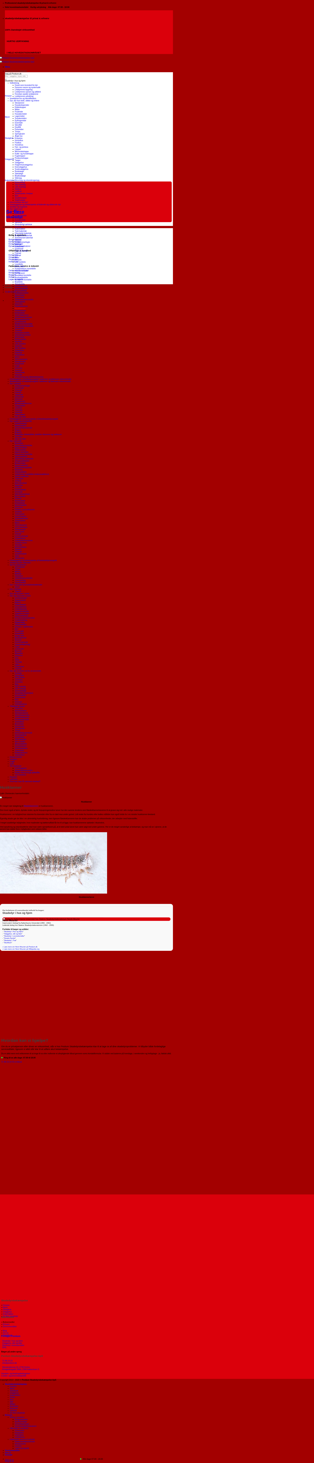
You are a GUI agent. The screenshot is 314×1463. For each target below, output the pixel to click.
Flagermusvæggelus (24, 165)
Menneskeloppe (22, 151)
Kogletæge (19, 737)
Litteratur (13, 779)
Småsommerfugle (22, 242)
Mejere (18, 602)
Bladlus (18, 574)
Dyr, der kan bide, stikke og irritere (24, 101)
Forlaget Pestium (10, 1336)
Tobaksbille (20, 284)
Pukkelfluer (20, 355)
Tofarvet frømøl (21, 251)
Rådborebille (20, 450)
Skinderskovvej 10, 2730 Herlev (16, 1367)
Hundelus (19, 145)
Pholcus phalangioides (25, 618)
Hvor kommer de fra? (19, 202)
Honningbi (19, 631)
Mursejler (19, 653)
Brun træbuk (20, 496)
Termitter (18, 437)
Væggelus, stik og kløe (13, 934)
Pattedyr (18, 551)
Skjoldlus (19, 576)
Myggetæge (20, 622)
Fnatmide (19, 112)
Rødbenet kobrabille (24, 324)
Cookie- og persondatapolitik (13, 1376)
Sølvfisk (13, 1411)
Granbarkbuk (20, 490)
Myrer (17, 357)
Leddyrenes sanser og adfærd (28, 92)
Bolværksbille (21, 505)
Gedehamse (20, 521)
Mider (17, 109)
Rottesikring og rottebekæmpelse (29, 377)
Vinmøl (18, 255)
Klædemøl (19, 388)
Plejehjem (19, 1435)
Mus (16, 700)
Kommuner (19, 1430)
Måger (12, 1404)
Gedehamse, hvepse (24, 193)
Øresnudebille (21, 744)
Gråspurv (19, 655)
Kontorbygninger (22, 1424)
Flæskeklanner (21, 306)
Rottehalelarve (21, 753)
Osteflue (18, 353)
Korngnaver (20, 273)
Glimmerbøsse (21, 748)
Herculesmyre (21, 525)
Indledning (14, 83)
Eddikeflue (19, 350)
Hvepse (6, 1305)
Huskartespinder (22, 611)
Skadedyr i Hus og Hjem (13, 932)
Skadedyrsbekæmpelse (16, 71)
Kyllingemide (20, 120)
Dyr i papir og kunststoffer (21, 421)
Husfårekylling (21, 620)
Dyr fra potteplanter (18, 565)
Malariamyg (20, 182)
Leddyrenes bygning (24, 90)
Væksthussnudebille (24, 578)
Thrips (17, 132)
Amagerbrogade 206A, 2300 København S (20, 1369)
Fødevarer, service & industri (22, 1439)
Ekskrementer (16, 757)
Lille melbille (20, 262)
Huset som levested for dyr (26, 85)
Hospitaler (19, 1433)
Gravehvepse (20, 516)
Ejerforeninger (21, 1422)
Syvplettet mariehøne (24, 693)
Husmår (18, 669)
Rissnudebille (21, 291)
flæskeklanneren (31, 806)
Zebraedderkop (21, 616)
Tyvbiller (18, 330)
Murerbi (18, 640)
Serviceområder (10, 1326)
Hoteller (18, 1446)
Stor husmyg (20, 185)
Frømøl (18, 253)
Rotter (12, 1397)
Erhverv (8, 227)
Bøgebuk (19, 485)
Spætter (18, 549)
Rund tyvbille (20, 339)
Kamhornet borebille (23, 454)
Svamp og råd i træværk (20, 563)
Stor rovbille (20, 742)
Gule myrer (19, 532)
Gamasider (19, 726)
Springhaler (20, 134)
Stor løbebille (20, 739)
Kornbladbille (20, 695)
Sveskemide (20, 220)
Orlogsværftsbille (22, 461)
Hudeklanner (20, 311)
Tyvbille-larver (21, 543)
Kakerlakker (20, 229)
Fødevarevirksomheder (25, 1442)
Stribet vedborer (22, 476)
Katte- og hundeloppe (24, 154)
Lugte (12, 761)
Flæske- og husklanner (25, 510)
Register (13, 777)
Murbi (17, 587)
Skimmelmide (21, 216)
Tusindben (19, 722)
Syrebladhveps (21, 518)
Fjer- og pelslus (21, 147)
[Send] (6, 79)
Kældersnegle (21, 423)
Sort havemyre (21, 359)
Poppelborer (20, 538)
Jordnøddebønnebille (24, 300)
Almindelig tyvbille (23, 335)
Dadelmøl (19, 249)
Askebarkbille (21, 472)
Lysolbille (19, 264)
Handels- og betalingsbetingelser (15, 1373)
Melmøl (18, 244)
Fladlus (18, 143)
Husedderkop (20, 607)
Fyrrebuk (18, 492)
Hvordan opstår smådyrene (26, 94)
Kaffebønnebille (22, 293)
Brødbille (19, 282)
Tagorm (18, 591)
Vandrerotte (20, 372)
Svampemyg (20, 580)
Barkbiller (19, 470)
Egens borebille (21, 452)
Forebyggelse (21, 768)
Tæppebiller (20, 406)
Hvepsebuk (20, 503)
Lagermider (20, 116)
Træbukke (19, 479)
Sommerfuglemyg (22, 644)
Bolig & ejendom (17, 1417)
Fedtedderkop (21, 609)
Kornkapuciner (21, 286)
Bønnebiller (20, 295)
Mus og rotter (20, 417)
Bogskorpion (20, 600)
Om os (8, 285)
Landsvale (19, 649)
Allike (17, 660)
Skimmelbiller (21, 624)
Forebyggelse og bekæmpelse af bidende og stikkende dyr (35, 204)
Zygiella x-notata (22, 613)
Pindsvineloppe (21, 158)
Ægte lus (18, 136)
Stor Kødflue (20, 348)
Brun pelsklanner (22, 319)
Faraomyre (19, 364)
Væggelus (19, 162)
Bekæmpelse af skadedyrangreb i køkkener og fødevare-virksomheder (40, 381)
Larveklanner (20, 322)
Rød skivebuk (21, 483)
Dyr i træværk (15, 441)
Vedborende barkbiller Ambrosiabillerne (32, 474)
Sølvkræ (18, 222)
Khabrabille (20, 313)
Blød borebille (21, 448)
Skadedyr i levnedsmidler (12, 1345)
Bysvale (18, 651)
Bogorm (18, 432)
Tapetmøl (19, 395)
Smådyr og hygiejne (18, 207)
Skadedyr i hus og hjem (12, 1341)
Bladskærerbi (20, 638)
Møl (11, 1402)
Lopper (18, 149)
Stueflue (18, 342)
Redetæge (19, 171)
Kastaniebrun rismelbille (25, 269)
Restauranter (20, 1444)
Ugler (17, 664)
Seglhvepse (20, 200)
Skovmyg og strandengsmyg (27, 180)
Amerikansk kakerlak (24, 238)
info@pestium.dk (9, 1363)
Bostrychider (20, 463)
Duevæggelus (21, 167)
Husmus (18, 370)
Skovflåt (18, 125)
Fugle (17, 366)
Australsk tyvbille (22, 333)
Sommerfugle (20, 691)
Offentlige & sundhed (19, 1428)
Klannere (19, 304)
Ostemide (19, 218)
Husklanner (20, 308)
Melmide (18, 213)
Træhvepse (20, 514)
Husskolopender (22, 105)
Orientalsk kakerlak (23, 233)
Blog (5, 1331)
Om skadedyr (15, 766)
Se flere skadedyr (18, 1413)
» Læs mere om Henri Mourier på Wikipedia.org (21, 949)
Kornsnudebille (21, 288)
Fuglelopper (20, 156)
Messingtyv (20, 337)
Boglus (18, 430)
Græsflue (19, 682)
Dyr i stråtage (15, 589)
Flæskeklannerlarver (24, 540)
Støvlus (18, 240)
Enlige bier (19, 635)
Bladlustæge (20, 176)
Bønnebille (19, 297)
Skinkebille (19, 328)
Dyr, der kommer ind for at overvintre (25, 671)
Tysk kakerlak (21, 231)
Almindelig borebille (23, 445)
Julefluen (19, 680)
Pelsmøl (18, 390)
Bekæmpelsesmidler (24, 770)
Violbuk (18, 481)
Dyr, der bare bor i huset (20, 596)
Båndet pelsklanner (23, 403)
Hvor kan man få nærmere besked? (25, 781)
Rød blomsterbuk (22, 494)
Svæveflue (19, 750)
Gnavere (18, 368)
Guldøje (18, 673)
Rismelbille (20, 266)
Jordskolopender (22, 717)
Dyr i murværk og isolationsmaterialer (26, 585)
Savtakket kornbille (23, 275)
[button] (7, 67)
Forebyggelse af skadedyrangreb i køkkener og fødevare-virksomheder (40, 379)
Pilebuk (18, 498)
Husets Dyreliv (9, 938)
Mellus (17, 571)
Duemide (19, 123)
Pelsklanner (20, 401)
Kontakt (8, 287)
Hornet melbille (21, 271)
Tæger (17, 160)
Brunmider (19, 724)
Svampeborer (20, 746)
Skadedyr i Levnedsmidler (14, 936)
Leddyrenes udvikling (24, 96)
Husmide (19, 410)
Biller (17, 258)
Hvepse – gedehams (24, 627)
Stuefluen (8, 943)
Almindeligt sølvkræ (23, 224)
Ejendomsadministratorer (26, 1426)
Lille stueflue (20, 344)
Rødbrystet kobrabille (24, 326)
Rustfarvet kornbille (23, 280)
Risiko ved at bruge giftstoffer (27, 773)
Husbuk (18, 487)
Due (16, 658)
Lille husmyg (20, 187)
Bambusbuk (20, 501)
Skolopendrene (21, 713)
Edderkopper (20, 107)
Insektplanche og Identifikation (23, 98)
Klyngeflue (19, 675)
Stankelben (20, 755)
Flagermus (19, 666)
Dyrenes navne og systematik (27, 87)
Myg (16, 684)
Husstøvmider (21, 114)
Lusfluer (18, 191)
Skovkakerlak (20, 735)
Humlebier (19, 633)
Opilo (17, 556)
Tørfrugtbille (20, 302)
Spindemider (20, 582)
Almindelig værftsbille (24, 459)
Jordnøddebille (21, 277)
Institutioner (20, 1437)
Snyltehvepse (21, 198)
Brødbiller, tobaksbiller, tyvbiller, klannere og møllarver (38, 434)
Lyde (12, 764)
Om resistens (20, 775)
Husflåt (18, 127)
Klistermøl (19, 397)
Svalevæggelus (21, 169)
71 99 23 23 (7, 1361)
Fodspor (13, 759)
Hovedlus (19, 140)
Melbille (18, 260)
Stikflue (18, 189)
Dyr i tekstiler (15, 384)
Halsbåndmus (21, 704)
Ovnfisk (18, 227)
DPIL (4, 1347)
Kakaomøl (19, 246)
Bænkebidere (20, 426)
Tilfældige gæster (17, 706)
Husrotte (18, 375)
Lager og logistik (22, 1448)
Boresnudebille (21, 465)
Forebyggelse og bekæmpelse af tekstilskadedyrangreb (34, 419)
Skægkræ (7, 1310)
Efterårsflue (20, 677)
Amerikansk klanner (23, 317)
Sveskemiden (21, 118)
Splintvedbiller (21, 456)
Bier (16, 196)
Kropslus (18, 138)
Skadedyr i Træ (10, 940)
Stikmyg (18, 178)
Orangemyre (20, 361)
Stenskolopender (22, 715)
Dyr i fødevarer (16, 209)
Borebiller (19, 443)
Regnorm (19, 708)
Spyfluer (18, 346)
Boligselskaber (21, 1419)
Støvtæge (19, 174)
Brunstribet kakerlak (23, 235)
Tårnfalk (18, 662)
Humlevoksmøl (21, 536)
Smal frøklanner (22, 315)
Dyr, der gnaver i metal (19, 593)
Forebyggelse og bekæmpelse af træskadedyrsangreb (33, 560)
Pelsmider (19, 129)
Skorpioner (19, 103)
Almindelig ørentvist (23, 733)
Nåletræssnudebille (23, 468)
